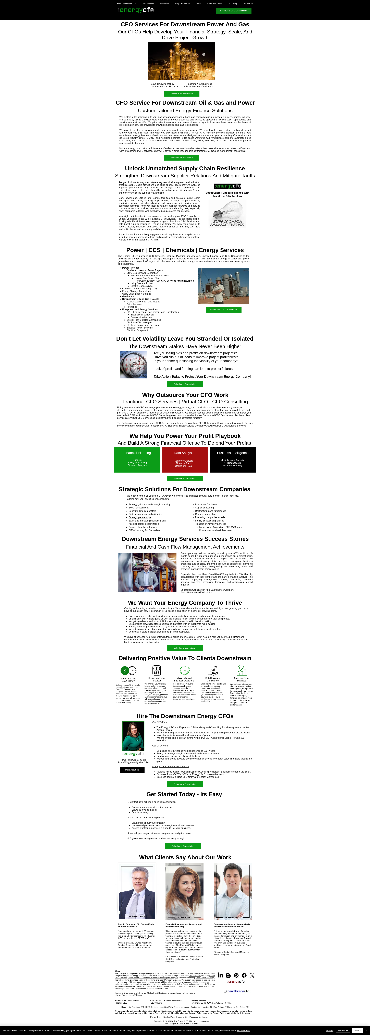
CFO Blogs (187, 216)
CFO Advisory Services (212, 132)
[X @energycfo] (252, 975)
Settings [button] (329, 1030)
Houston (131, 986)
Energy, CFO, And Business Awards (170, 766)
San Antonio (158, 986)
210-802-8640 (156, 1003)
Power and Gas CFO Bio (133, 760)
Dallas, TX (244, 1007)
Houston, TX (207, 1007)
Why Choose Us (176, 1007)
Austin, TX (233, 1007)
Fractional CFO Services (161, 973)
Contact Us (195, 1007)
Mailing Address (199, 1001)
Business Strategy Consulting (142, 980)
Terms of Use (182, 1017)
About (186, 1007)
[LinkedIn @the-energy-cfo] (220, 975)
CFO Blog (167, 425)
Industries (164, 1007)
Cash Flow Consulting (205, 978)
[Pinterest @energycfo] (236, 975)
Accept (357, 1030)
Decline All (343, 1030)
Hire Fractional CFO (136, 1007)
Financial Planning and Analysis (164, 978)
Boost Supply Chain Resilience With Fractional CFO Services (159, 217)
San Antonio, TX (221, 1007)
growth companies (165, 125)
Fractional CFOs (157, 412)
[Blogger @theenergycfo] (228, 975)
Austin (166, 986)
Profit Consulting (122, 980)
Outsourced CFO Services (216, 415)
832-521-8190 (121, 1003)
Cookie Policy (170, 1017)
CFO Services (152, 1007)
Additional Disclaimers (199, 1017)
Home (123, 1007)
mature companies (189, 125)
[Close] (366, 1030)
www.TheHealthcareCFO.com (129, 995)
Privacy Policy (156, 1017)
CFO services (195, 975)
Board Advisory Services (170, 980)
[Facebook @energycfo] (244, 975)
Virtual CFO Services (141, 418)
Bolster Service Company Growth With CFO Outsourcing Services (212, 425)
